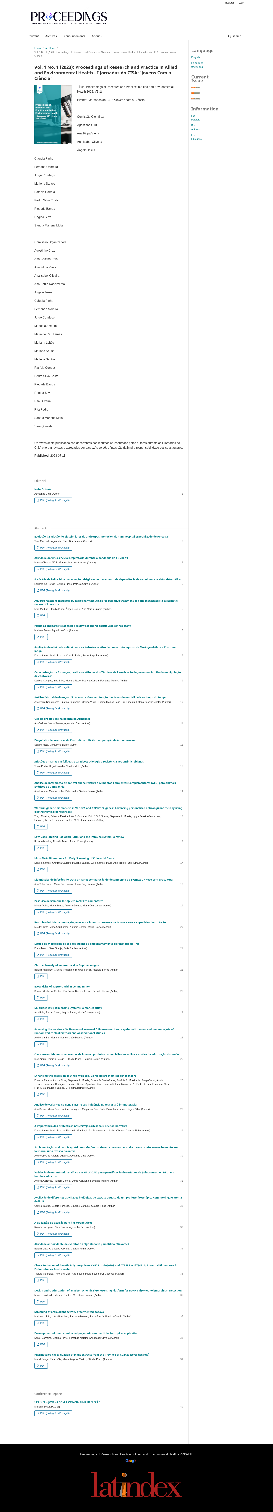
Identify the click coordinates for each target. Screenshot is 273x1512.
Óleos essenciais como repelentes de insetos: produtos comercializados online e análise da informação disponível (107, 1054)
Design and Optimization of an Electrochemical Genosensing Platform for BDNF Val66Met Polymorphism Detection (108, 1290)
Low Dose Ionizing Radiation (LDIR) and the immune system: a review (79, 837)
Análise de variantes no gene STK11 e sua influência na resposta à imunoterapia (85, 1104)
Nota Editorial (43, 489)
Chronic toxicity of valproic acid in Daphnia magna (66, 965)
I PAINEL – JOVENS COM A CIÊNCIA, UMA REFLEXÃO (67, 1402)
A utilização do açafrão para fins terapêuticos (63, 1222)
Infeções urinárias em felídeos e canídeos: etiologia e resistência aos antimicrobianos (89, 761)
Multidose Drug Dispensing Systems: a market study (68, 1008)
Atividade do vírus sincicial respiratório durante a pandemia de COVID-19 (81, 558)
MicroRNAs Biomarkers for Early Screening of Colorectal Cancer (75, 858)
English (195, 57)
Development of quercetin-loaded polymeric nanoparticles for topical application (86, 1333)
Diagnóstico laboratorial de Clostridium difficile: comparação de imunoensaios (84, 740)
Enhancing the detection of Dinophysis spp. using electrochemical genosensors (85, 1075)
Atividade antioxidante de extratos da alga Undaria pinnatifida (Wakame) (81, 1244)
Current (34, 36)
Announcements (74, 36)
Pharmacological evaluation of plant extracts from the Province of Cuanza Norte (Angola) (91, 1354)
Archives (51, 36)
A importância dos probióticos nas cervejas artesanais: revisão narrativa (80, 1126)
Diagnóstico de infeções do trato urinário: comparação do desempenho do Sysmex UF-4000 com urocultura (103, 879)
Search (236, 36)
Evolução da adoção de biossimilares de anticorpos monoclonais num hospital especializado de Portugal (101, 536)
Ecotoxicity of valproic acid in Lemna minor (62, 986)
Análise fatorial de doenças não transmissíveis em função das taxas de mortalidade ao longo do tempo (100, 697)
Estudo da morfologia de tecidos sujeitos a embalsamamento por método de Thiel (87, 943)
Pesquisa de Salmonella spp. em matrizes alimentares (68, 901)
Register (229, 2)
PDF (42, 615)
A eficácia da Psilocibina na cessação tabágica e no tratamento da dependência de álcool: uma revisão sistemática (107, 579)
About (96, 36)
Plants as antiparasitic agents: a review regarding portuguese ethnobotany (82, 626)
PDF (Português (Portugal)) (54, 500)
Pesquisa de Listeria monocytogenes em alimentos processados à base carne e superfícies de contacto (100, 922)
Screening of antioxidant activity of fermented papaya (69, 1312)
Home (37, 48)
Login (241, 2)
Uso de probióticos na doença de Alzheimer (62, 718)
